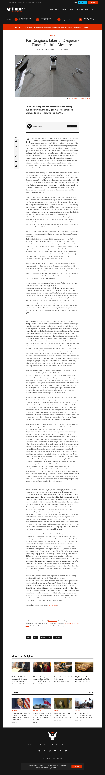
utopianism (57, 637)
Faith (28, 637)
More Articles (72, 126)
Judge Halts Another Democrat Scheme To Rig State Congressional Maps (83, 715)
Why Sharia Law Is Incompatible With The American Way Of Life (82, 679)
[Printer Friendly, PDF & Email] (16, 166)
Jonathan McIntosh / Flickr (76, 98)
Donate (83, 2)
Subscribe (93, 2)
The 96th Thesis (52, 605)
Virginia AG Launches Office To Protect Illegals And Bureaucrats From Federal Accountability (21, 716)
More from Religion (22, 656)
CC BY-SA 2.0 (86, 98)
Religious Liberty (45, 637)
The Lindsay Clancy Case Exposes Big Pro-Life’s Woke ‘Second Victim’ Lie (62, 715)
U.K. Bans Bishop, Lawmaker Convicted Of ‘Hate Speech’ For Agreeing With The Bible (42, 680)
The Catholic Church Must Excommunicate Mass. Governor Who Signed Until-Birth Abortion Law (20, 680)
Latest (15, 692)
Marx (35, 637)
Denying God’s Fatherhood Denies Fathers (63, 678)
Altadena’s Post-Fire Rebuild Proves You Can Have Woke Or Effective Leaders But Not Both (42, 716)
